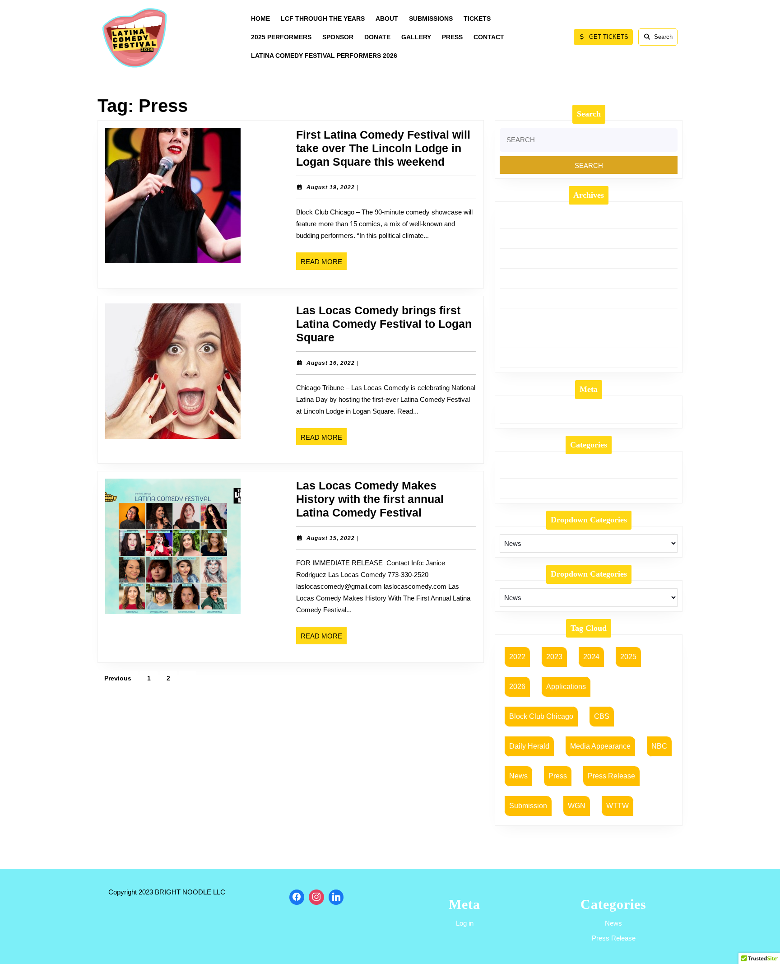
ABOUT (387, 18)
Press (557, 776)
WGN (576, 806)
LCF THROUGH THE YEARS (323, 18)
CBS (601, 716)
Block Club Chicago (541, 716)
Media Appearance (600, 746)
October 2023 (519, 317)
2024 (591, 657)
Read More (324, 263)
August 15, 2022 (330, 538)
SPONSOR (337, 37)
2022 (517, 657)
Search (663, 36)
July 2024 (513, 298)
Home (260, 18)
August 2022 (518, 357)
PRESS (452, 37)
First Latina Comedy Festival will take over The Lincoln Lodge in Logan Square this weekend (383, 148)
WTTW (617, 806)
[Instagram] (316, 897)
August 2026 (518, 218)
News (507, 468)
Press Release (520, 488)
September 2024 (524, 278)
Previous (117, 678)
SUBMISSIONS (431, 18)
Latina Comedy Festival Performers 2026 (324, 55)
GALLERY (416, 37)
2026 (517, 686)
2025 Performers (281, 37)
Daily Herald (529, 746)
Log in (508, 413)
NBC (659, 746)
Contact (489, 37)
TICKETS (477, 18)
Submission (528, 806)
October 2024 (519, 258)
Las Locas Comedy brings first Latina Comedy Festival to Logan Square (384, 324)
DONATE (377, 37)
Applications (566, 686)
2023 (554, 657)
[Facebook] (297, 897)
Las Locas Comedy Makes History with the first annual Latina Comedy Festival (370, 499)
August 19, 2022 (330, 187)
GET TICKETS (611, 39)
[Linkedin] (336, 897)
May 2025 (514, 238)
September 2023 (524, 337)
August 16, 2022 (330, 363)
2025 (628, 657)
